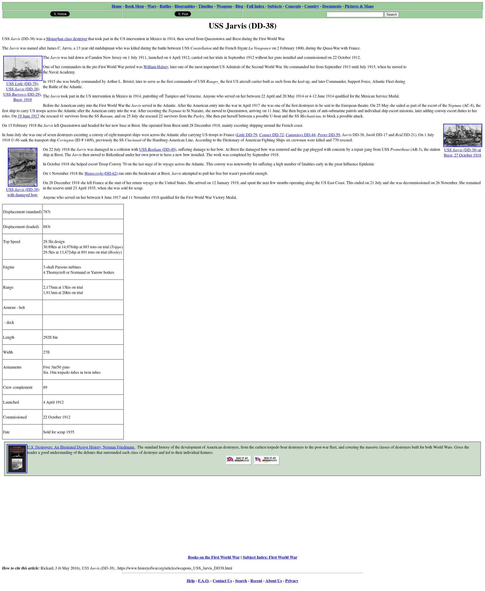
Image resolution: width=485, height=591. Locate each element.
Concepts (293, 6)
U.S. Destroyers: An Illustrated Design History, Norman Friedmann (81, 447)
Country (311, 6)
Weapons (224, 6)
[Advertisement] (445, 63)
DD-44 (310, 134)
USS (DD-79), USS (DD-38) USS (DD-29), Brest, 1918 (22, 91)
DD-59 (334, 134)
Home (117, 6)
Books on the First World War (214, 557)
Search (241, 580)
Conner (265, 134)
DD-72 (278, 134)
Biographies (185, 6)
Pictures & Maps (359, 6)
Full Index (256, 6)
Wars (151, 6)
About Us (273, 580)
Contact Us (222, 580)
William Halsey (155, 66)
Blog (239, 6)
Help (191, 580)
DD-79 (251, 134)
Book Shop (134, 6)
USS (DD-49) (157, 149)
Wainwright (94, 173)
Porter (323, 134)
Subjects (275, 6)
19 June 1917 (28, 115)
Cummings (295, 134)
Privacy (291, 580)
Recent (256, 580)
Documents (332, 6)
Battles (165, 6)
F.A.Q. (203, 580)
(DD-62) (111, 173)
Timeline (205, 6)
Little (241, 134)
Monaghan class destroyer (66, 38)
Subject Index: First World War (270, 557)
